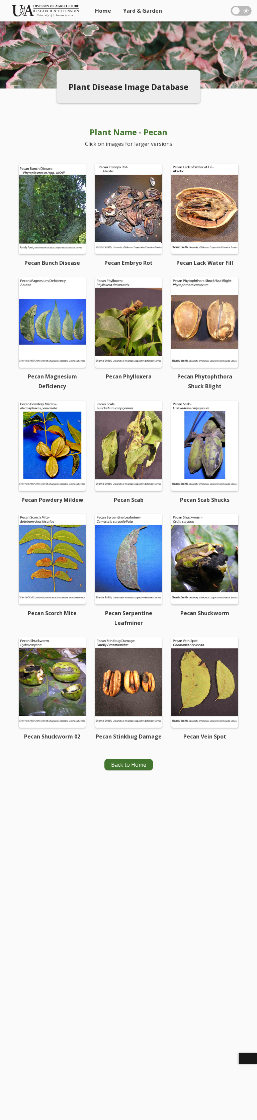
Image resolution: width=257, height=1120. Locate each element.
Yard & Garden (142, 10)
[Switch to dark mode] (241, 11)
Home (103, 10)
